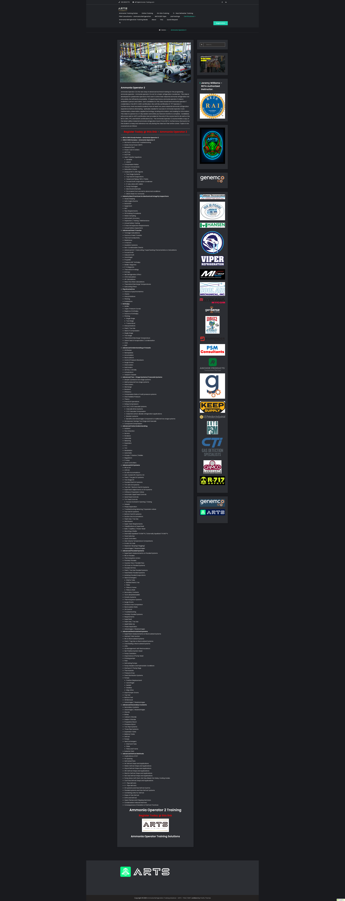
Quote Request (172, 20)
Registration (220, 23)
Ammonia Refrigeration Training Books (133, 20)
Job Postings (175, 16)
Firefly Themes (205, 898)
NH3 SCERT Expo (160, 16)
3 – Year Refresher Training (183, 13)
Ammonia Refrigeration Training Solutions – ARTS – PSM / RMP (168, 898)
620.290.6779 (125, 2)
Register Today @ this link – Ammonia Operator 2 (155, 132)
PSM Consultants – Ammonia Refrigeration (135, 16)
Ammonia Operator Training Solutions (155, 836)
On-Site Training (163, 13)
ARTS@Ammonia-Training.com (144, 2)
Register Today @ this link (155, 815)
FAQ (161, 20)
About (154, 20)
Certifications (189, 16)
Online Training (147, 13)
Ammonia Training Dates (128, 13)
